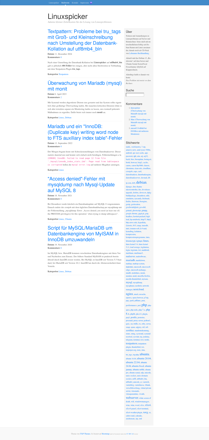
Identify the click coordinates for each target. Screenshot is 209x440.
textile (147, 339)
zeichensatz (130, 418)
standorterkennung (142, 330)
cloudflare (146, 168)
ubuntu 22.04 (133, 362)
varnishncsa (139, 385)
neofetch (138, 285)
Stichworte (65, 2)
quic (128, 323)
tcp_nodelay (144, 336)
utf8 (134, 378)
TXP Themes (85, 433)
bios (132, 159)
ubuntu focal (138, 366)
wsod (137, 405)
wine (128, 405)
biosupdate (139, 159)
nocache (142, 294)
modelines (135, 273)
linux (146, 240)
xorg (145, 412)
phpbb (132, 314)
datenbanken (131, 174)
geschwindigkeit (132, 207)
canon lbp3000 (137, 165)
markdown (140, 260)
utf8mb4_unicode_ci (134, 382)
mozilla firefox (144, 275)
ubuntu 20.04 (144, 358)
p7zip (146, 297)
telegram (129, 339)
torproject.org (131, 350)
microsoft (137, 267)
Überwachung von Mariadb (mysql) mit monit (85, 85)
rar (132, 323)
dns (139, 189)
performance (131, 305)
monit (142, 273)
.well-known (136, 146)
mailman (129, 253)
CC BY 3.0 (130, 434)
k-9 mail (143, 228)
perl (139, 305)
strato (128, 333)
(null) (128, 146)
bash (128, 159)
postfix (134, 317)
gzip (146, 213)
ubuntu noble (138, 369)
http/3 (143, 219)
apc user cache (138, 153)
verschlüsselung (133, 388)
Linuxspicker (54, 2)
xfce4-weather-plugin (134, 412)
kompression (131, 234)
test (142, 339)
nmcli (136, 294)
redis (136, 323)
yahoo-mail (130, 415)
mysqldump (137, 282)
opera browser (137, 297)
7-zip (143, 146)
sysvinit (136, 336)
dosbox (135, 192)
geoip (128, 204)
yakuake (138, 415)
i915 (134, 225)
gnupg (144, 210)
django (129, 186)
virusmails (135, 391)
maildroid (145, 250)
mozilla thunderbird (133, 279)
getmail (128, 210)
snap (128, 327)
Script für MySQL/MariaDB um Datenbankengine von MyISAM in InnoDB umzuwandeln (83, 233)
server (148, 323)
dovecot (142, 192)
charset (146, 165)
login (128, 250)
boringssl (147, 159)
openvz (128, 297)
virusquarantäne (132, 394)
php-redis (134, 309)
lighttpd (139, 241)
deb (133, 182)
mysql (129, 282)
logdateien (145, 247)
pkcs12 (139, 314)
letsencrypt (130, 240)
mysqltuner (130, 285)
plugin (144, 314)
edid (147, 195)
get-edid (142, 207)
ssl (143, 326)
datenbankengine (144, 174)
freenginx (143, 201)
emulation (129, 198)
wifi (132, 401)
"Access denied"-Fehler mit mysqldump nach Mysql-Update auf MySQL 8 (81, 184)
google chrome (131, 213)
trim (143, 350)
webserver (132, 397)
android (129, 153)
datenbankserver (133, 177)
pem (143, 300)
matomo (129, 266)
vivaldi (141, 394)
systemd (139, 333)
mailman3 (138, 253)
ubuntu (144, 354)
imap (139, 225)
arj (142, 156)
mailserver (130, 256)
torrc (139, 350)
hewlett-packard (139, 216)
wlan (132, 405)
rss (140, 323)
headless (129, 216)
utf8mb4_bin (142, 378)
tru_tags (129, 354)
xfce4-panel (131, 408)
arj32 (146, 156)
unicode (148, 372)
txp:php (136, 354)
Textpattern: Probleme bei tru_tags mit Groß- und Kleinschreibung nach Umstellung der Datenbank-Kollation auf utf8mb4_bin (84, 39)
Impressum (84, 2)
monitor (129, 276)
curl (139, 171)
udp (142, 372)
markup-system (138, 263)
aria (138, 156)
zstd (140, 418)
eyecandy (137, 198)
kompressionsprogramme (135, 237)
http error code (131, 222)
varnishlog (130, 385)
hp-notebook (135, 219)
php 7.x (142, 309)
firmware (135, 201)
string (133, 333)
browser (134, 162)
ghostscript (136, 210)
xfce (142, 405)
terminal (136, 339)
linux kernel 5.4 (132, 244)
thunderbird (136, 347)
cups (135, 171)
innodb (145, 225)
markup (129, 263)
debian (141, 182)
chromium (130, 168)
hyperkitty (142, 222)
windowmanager (142, 401)
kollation (137, 231)
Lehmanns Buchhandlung (139, 53)
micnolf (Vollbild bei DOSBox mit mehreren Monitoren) (139, 131)
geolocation (135, 204)
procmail (129, 320)
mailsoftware (141, 256)
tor (143, 346)
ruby (143, 323)
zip (137, 418)
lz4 (139, 250)
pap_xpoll (130, 300)
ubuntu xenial (134, 372)
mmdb (128, 273)
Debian (68, 117)
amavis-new (131, 149)
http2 (149, 219)
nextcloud (138, 289)
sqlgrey (138, 327)
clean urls (138, 168)
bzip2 (140, 162)
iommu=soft (134, 228)
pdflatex (137, 300)
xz (150, 412)
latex (147, 237)
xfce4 (148, 405)
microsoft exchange (138, 270)
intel (127, 228)
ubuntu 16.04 (131, 358)
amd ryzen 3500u (143, 149)
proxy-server (138, 320)
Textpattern (63, 74)
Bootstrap (105, 433)
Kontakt (75, 2)
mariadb (130, 260)
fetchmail (145, 198)
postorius (141, 317)
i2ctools (129, 225)
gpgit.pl (141, 213)
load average (135, 247)
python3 (147, 320)
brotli (128, 162)
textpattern (131, 343)
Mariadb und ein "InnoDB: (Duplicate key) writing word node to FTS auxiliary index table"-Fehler (85, 131)
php (144, 304)
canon (128, 165)
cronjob (129, 171)
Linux (61, 117)
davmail (144, 177)
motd (135, 276)
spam (133, 327)
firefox (128, 201)
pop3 (128, 317)
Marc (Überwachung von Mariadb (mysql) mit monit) (140, 122)
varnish (146, 381)
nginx (129, 294)
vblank (147, 385)
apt (135, 155)
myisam (145, 279)
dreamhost (141, 195)
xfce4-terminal (142, 408)
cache (145, 162)
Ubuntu (68, 218)
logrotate (134, 250)
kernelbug (130, 231)
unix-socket (131, 375)
